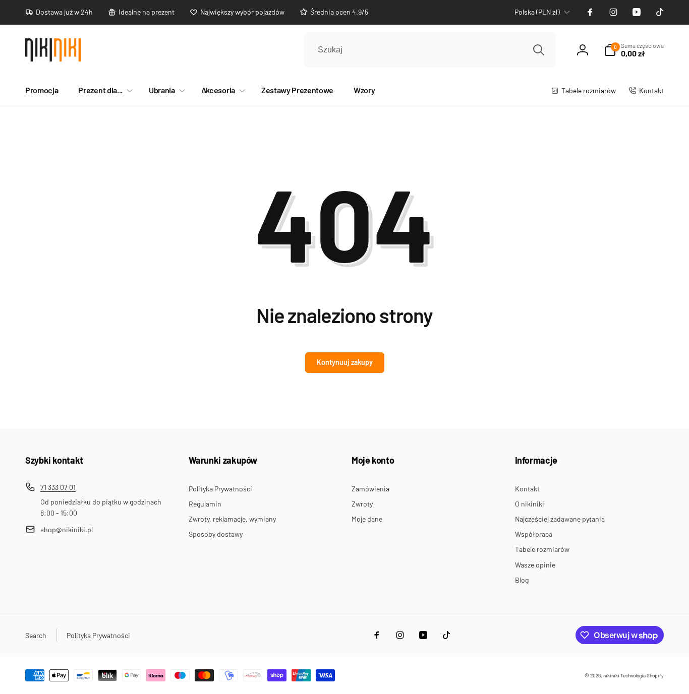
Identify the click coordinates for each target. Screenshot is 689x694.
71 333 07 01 (58, 487)
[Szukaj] (539, 50)
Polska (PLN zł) (537, 12)
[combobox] (430, 50)
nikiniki (611, 675)
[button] (103, 90)
